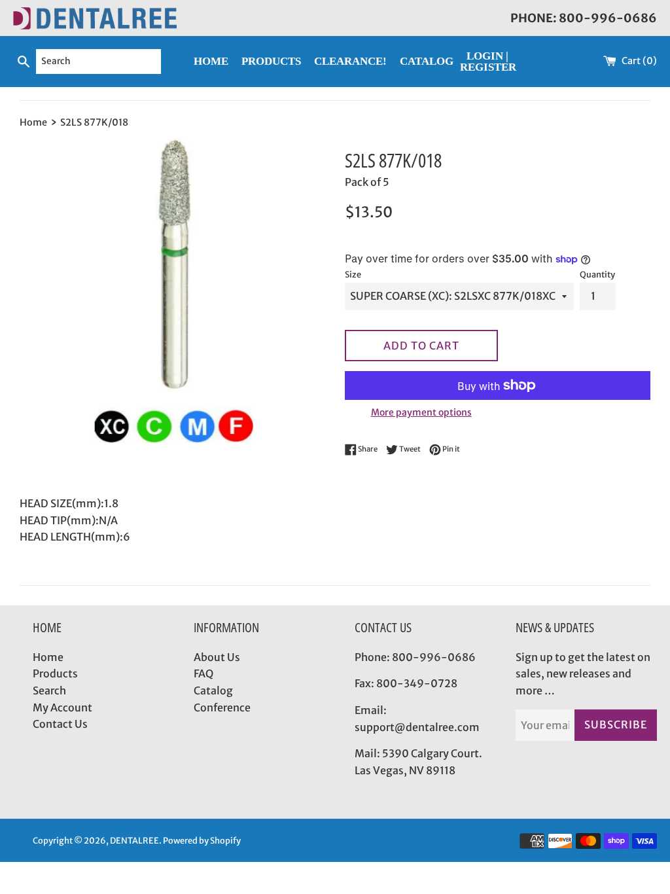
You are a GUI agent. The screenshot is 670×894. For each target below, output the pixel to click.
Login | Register (488, 61)
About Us (217, 657)
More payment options (421, 412)
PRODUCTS (271, 61)
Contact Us (60, 723)
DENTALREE (134, 840)
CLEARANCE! (350, 61)
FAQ (203, 673)
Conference (222, 707)
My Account (62, 707)
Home (48, 657)
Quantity (597, 274)
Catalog (213, 690)
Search (49, 690)
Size (353, 274)
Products (55, 673)
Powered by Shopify (202, 840)
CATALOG (426, 61)
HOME (211, 61)
